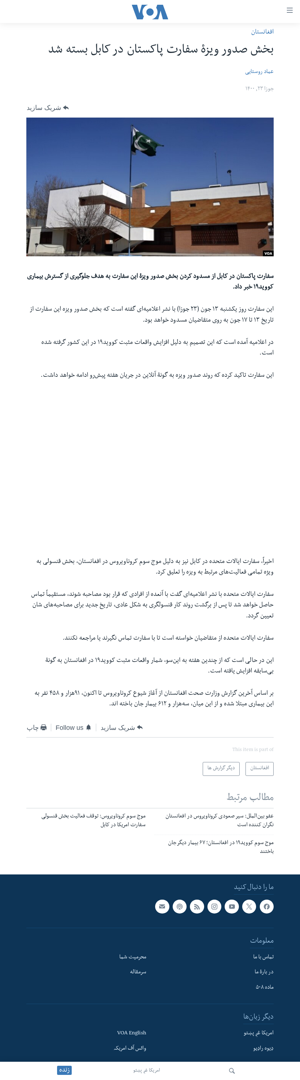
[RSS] (197, 907)
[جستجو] (232, 1071)
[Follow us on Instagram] (214, 907)
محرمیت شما (132, 957)
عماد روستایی (259, 72)
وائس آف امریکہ (130, 1049)
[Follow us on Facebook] (267, 907)
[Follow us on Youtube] (232, 907)
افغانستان (262, 33)
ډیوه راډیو (263, 1049)
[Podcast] (180, 907)
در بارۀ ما (264, 973)
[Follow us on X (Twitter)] (249, 907)
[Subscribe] (162, 907)
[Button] (48, 107)
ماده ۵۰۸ (265, 988)
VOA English (131, 1033)
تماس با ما (263, 957)
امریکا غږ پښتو (146, 1071)
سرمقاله (138, 973)
